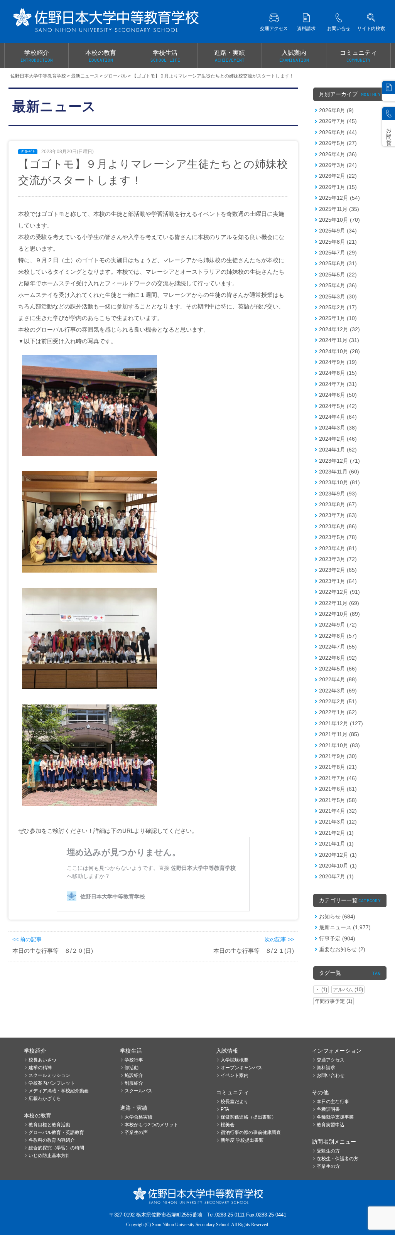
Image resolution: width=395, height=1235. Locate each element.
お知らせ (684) (337, 916)
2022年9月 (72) (338, 625)
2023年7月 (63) (338, 515)
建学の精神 (40, 1067)
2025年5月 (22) (338, 274)
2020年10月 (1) (338, 866)
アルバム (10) (348, 989)
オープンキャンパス (241, 1067)
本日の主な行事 (333, 1101)
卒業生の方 (328, 1166)
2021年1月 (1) (336, 844)
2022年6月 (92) (338, 658)
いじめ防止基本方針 (49, 1155)
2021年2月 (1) (336, 833)
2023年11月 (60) (339, 471)
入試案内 (294, 56)
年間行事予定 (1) (333, 1001)
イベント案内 (234, 1075)
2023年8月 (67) (338, 504)
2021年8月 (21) (338, 767)
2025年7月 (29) (338, 252)
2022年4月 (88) (338, 679)
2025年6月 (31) (338, 263)
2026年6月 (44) (338, 132)
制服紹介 (134, 1083)
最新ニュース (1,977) (345, 927)
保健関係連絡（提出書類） (248, 1117)
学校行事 (134, 1060)
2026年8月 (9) (336, 110)
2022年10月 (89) (339, 614)
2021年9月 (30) (338, 756)
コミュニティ (358, 56)
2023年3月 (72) (338, 559)
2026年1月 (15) (338, 187)
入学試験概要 (234, 1060)
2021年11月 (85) (339, 734)
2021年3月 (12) (338, 822)
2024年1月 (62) (338, 449)
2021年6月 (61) (338, 789)
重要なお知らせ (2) (342, 949)
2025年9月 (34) (338, 230)
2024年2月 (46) (338, 439)
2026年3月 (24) (338, 165)
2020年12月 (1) (338, 855)
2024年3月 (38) (338, 428)
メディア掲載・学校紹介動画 (59, 1090)
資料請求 (326, 1067)
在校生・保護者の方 (337, 1158)
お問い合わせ (330, 1075)
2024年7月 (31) (338, 384)
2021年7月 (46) (338, 778)
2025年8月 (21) (338, 242)
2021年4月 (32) (338, 811)
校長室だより (234, 1101)
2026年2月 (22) (338, 176)
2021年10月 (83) (339, 745)
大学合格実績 (138, 1117)
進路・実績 (229, 56)
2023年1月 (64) (338, 581)
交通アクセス (330, 1060)
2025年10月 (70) (339, 220)
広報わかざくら (45, 1098)
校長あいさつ (42, 1060)
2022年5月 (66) (338, 669)
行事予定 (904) (337, 938)
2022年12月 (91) (339, 592)
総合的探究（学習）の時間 (56, 1148)
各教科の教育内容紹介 (52, 1140)
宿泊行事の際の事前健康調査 (251, 1132)
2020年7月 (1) (336, 876)
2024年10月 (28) (339, 351)
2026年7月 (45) (338, 121)
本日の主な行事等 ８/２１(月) (253, 950)
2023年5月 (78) (338, 537)
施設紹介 (134, 1075)
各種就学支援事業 (335, 1117)
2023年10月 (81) (339, 482)
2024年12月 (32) (339, 329)
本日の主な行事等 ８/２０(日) (52, 950)
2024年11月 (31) (339, 340)
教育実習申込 (330, 1124)
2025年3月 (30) (338, 296)
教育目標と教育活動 (49, 1124)
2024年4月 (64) (338, 417)
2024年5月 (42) (338, 406)
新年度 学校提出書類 (242, 1140)
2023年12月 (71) (339, 461)
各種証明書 (328, 1109)
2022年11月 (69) (339, 603)
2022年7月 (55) (338, 647)
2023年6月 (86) (338, 526)
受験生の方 (328, 1151)
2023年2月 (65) (338, 570)
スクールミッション (49, 1075)
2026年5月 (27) (338, 143)
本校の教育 (100, 56)
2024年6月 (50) (338, 395)
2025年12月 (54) (339, 198)
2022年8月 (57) (338, 636)
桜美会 (228, 1124)
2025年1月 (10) (338, 318)
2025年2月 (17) (338, 307)
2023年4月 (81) (338, 548)
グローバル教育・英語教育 (56, 1132)
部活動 (131, 1067)
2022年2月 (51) (338, 701)
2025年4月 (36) (338, 285)
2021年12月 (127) (341, 723)
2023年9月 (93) (338, 493)
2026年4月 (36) (338, 154)
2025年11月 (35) (339, 209)
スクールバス (138, 1090)
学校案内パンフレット (52, 1083)
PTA (225, 1109)
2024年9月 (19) (338, 362)
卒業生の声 (136, 1132)
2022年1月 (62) (338, 712)
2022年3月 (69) (338, 690)
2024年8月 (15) (338, 373)
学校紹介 (36, 56)
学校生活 (165, 56)
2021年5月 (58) (338, 800)
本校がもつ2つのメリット (151, 1124)
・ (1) (321, 989)
